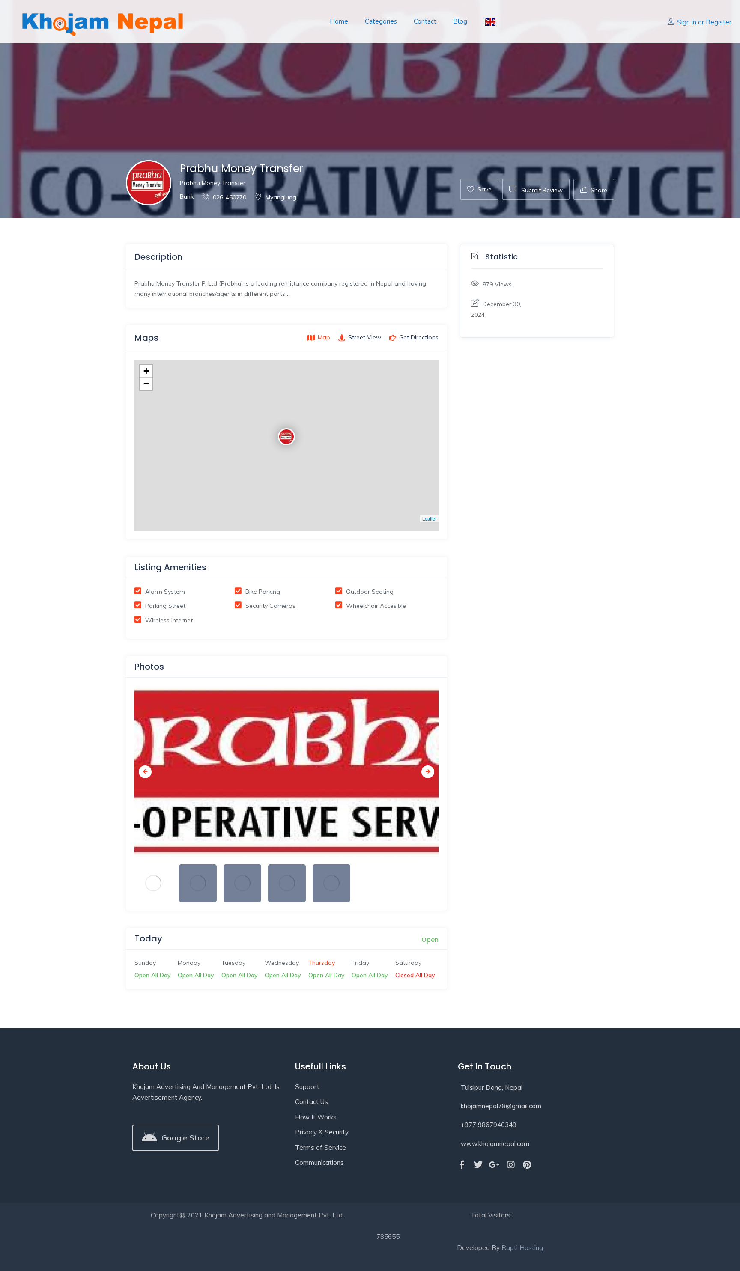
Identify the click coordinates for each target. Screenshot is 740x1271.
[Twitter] (478, 1165)
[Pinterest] (527, 1165)
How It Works (316, 1117)
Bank (187, 196)
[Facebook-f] (462, 1165)
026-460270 (229, 197)
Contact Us (311, 1102)
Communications (319, 1162)
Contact (425, 21)
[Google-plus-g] (494, 1165)
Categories (381, 21)
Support (307, 1087)
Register (718, 22)
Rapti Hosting (522, 1248)
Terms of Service (320, 1147)
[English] (490, 22)
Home (339, 21)
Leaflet (429, 518)
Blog (460, 21)
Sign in (686, 22)
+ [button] (146, 371)
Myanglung (281, 197)
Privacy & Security (322, 1132)
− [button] (146, 383)
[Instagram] (511, 1165)
